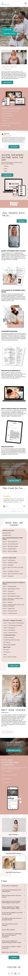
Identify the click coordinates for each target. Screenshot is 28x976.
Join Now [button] (21, 221)
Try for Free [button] (7, 29)
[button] (9, 33)
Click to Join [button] (7, 82)
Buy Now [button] (14, 957)
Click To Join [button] (14, 665)
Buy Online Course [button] (9, 33)
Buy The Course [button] (14, 480)
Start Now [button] (14, 147)
